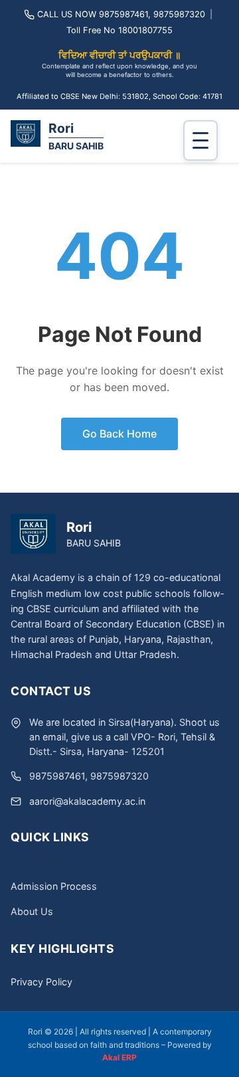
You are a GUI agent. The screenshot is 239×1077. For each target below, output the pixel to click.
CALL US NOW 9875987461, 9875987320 (121, 14)
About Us (32, 911)
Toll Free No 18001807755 (119, 30)
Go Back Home (119, 433)
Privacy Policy (41, 981)
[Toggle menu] (200, 140)
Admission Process (54, 886)
